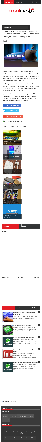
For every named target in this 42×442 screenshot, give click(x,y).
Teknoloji (6, 420)
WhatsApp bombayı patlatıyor (22, 325)
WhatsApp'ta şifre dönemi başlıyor (23, 337)
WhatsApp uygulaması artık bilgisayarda (25, 362)
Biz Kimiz (16, 438)
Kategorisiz (22, 416)
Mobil (31, 416)
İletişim (33, 438)
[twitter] (36, 2)
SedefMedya (8, 438)
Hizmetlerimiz (25, 438)
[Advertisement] (23, 21)
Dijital (5, 416)
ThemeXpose (21, 433)
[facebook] (33, 2)
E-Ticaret (13, 416)
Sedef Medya (19, 432)
